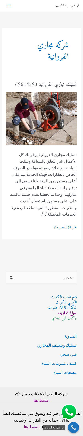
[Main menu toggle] (9, 6)
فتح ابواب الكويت (64, 297)
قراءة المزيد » (65, 227)
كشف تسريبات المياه (59, 363)
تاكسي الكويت (66, 302)
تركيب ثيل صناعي (64, 318)
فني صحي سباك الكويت (67, 5)
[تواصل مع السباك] (73, 427)
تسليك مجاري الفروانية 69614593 (46, 84)
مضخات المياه (65, 372)
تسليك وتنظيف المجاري (57, 345)
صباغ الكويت (67, 312)
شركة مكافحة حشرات (62, 307)
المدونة (70, 336)
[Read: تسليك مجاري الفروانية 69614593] (41, 118)
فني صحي (68, 354)
